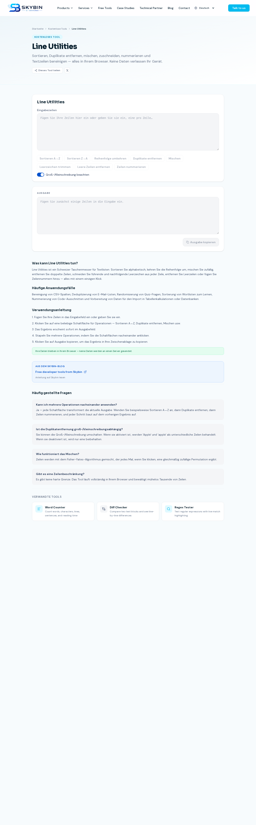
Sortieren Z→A (77, 158)
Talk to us (239, 8)
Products (63, 8)
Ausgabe (43, 193)
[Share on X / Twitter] (67, 70)
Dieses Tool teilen (49, 70)
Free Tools (105, 8)
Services (83, 8)
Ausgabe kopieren (203, 242)
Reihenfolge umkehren (110, 158)
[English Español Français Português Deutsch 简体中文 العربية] (204, 8)
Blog (170, 8)
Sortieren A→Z (50, 158)
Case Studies (125, 8)
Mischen (175, 158)
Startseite (37, 28)
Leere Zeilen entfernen (93, 167)
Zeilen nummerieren (131, 167)
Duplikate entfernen (147, 158)
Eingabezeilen (47, 110)
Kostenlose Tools (57, 28)
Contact (184, 8)
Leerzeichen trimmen (55, 167)
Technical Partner (151, 8)
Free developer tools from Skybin (58, 372)
